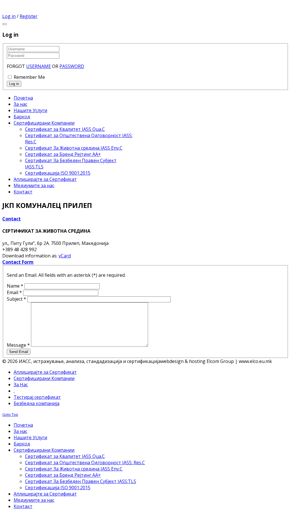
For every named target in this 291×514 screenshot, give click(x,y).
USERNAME (38, 66)
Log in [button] (9, 16)
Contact (11, 219)
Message (18, 345)
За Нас (21, 384)
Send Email (18, 352)
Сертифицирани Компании (44, 378)
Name (15, 286)
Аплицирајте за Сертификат (45, 372)
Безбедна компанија (36, 403)
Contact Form (18, 262)
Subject (16, 299)
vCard (65, 256)
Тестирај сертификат (37, 397)
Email (14, 292)
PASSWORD (71, 66)
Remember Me (29, 77)
